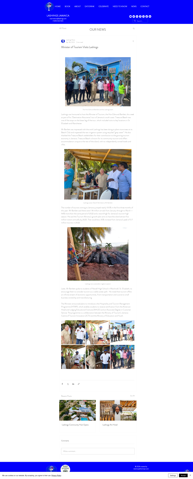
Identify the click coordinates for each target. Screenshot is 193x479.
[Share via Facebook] (62, 384)
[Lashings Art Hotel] (118, 410)
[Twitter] (133, 16)
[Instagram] (143, 16)
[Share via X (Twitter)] (68, 384)
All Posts (62, 28)
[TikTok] (146, 16)
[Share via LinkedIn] (73, 384)
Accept (183, 475)
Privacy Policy (56, 475)
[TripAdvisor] (137, 16)
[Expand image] (73, 332)
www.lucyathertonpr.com (141, 469)
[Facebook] (140, 16)
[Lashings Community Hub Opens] (77, 410)
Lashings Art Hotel (110, 424)
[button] (134, 28)
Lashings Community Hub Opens (75, 424)
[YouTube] (130, 16)
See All (132, 396)
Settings (173, 475)
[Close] (190, 475)
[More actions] (133, 41)
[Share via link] (79, 384)
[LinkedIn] (150, 16)
